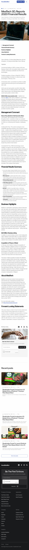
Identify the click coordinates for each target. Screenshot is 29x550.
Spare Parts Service (20, 516)
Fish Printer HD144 (5, 494)
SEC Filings (3, 534)
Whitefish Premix (4, 501)
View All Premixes (5, 503)
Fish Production (19, 494)
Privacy (6, 544)
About (2, 512)
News (2, 523)
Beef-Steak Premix (5, 499)
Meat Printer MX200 (5, 497)
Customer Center (19, 512)
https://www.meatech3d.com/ (10, 302)
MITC (7, 97)
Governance (3, 536)
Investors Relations (5, 532)
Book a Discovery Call (5, 505)
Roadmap (3, 514)
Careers (3, 521)
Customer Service (19, 514)
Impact (2, 516)
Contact (3, 525)
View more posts (14, 455)
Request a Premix (19, 519)
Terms (2, 544)
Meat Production (19, 497)
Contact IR (3, 538)
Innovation (3, 519)
